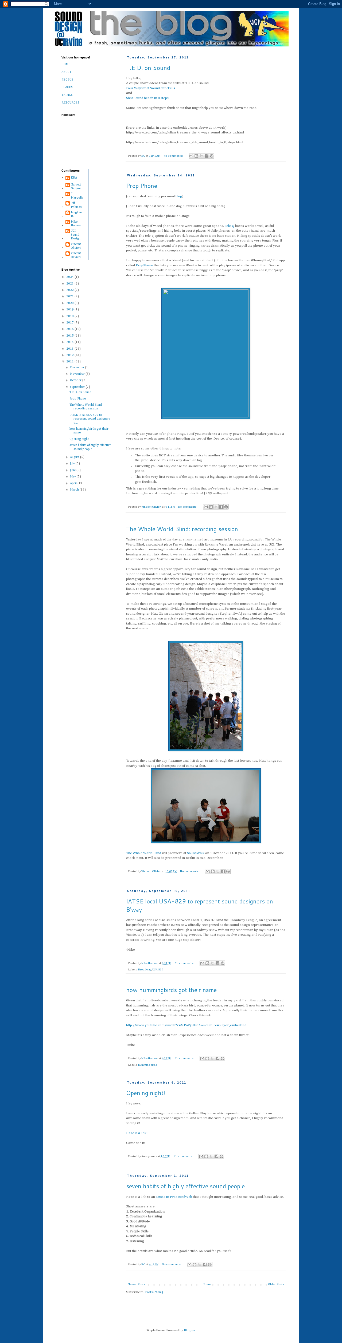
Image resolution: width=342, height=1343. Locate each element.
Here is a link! (136, 1133)
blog (179, 196)
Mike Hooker (76, 223)
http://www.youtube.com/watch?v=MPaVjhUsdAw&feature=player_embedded (186, 1025)
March (75, 489)
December (77, 367)
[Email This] (191, 156)
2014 (70, 342)
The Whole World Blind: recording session (182, 529)
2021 (70, 296)
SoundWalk (195, 853)
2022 (70, 290)
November (78, 374)
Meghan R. (76, 214)
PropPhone (144, 265)
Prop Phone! (142, 185)
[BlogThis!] (196, 156)
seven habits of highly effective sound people (185, 1186)
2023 (70, 283)
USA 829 (157, 969)
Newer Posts (136, 1284)
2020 (70, 303)
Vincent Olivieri (76, 246)
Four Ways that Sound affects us (150, 88)
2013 (70, 348)
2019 (70, 309)
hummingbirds (147, 1065)
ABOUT (66, 72)
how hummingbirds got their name (171, 990)
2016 (70, 329)
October (76, 380)
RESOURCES (70, 102)
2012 (70, 355)
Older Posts (276, 1284)
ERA (74, 177)
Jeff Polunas (76, 205)
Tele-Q (229, 226)
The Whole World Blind (143, 853)
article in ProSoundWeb (174, 1197)
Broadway (144, 969)
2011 (70, 361)
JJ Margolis (77, 195)
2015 (70, 335)
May (73, 476)
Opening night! (145, 1093)
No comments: (173, 156)
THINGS (67, 95)
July (73, 463)
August (75, 457)
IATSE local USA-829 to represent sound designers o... (89, 418)
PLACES (67, 87)
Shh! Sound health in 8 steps (147, 98)
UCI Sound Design (75, 234)
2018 (70, 316)
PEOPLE (67, 79)
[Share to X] (201, 156)
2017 (70, 322)
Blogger (189, 1330)
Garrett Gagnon (76, 186)
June (73, 470)
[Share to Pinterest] (211, 156)
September (78, 387)
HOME (66, 64)
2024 (70, 277)
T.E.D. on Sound (148, 68)
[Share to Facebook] (206, 156)
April (73, 483)
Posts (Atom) (154, 1292)
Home (207, 1284)
